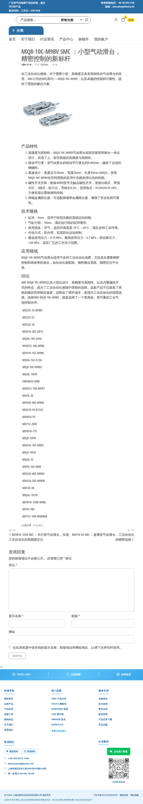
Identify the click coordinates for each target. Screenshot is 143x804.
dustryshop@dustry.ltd (20, 763)
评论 (13, 565)
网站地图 (134, 795)
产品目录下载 (105, 719)
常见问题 (103, 724)
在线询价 (103, 698)
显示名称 (16, 616)
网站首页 (8, 698)
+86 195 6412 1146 (18, 758)
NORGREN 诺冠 (59, 709)
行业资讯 (47, 39)
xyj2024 (44, 64)
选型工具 (8, 714)
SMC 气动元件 (58, 698)
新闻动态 (8, 719)
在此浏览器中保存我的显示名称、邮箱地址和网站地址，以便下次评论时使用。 (68, 647)
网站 (12, 632)
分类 (20, 30)
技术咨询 (103, 703)
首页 (12, 39)
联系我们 (8, 729)
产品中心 (66, 39)
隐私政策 (124, 795)
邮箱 (76, 616)
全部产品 (8, 703)
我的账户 (101, 39)
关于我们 (28, 39)
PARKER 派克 (58, 719)
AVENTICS (57, 724)
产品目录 (8, 709)
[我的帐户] (116, 19)
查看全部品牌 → (59, 730)
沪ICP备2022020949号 (106, 795)
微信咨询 (14, 751)
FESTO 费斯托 (58, 703)
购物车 (83, 39)
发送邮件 (31, 751)
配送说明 (103, 714)
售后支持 (103, 709)
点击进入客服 (120, 751)
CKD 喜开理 (57, 714)
